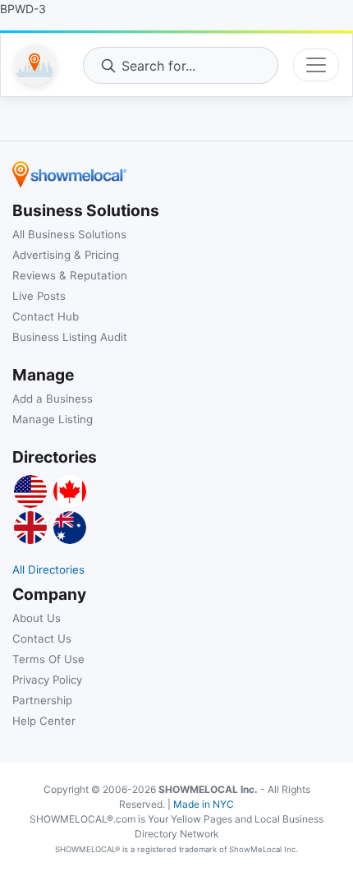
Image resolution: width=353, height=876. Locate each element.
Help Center (44, 720)
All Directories (48, 569)
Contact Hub (45, 316)
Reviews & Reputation (69, 275)
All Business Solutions (69, 234)
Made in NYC (203, 804)
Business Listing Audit (69, 336)
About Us (36, 618)
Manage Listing (52, 419)
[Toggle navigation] (316, 64)
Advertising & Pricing (65, 254)
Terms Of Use (48, 659)
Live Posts (39, 295)
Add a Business (52, 398)
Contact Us (41, 638)
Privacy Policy (47, 679)
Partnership (42, 700)
